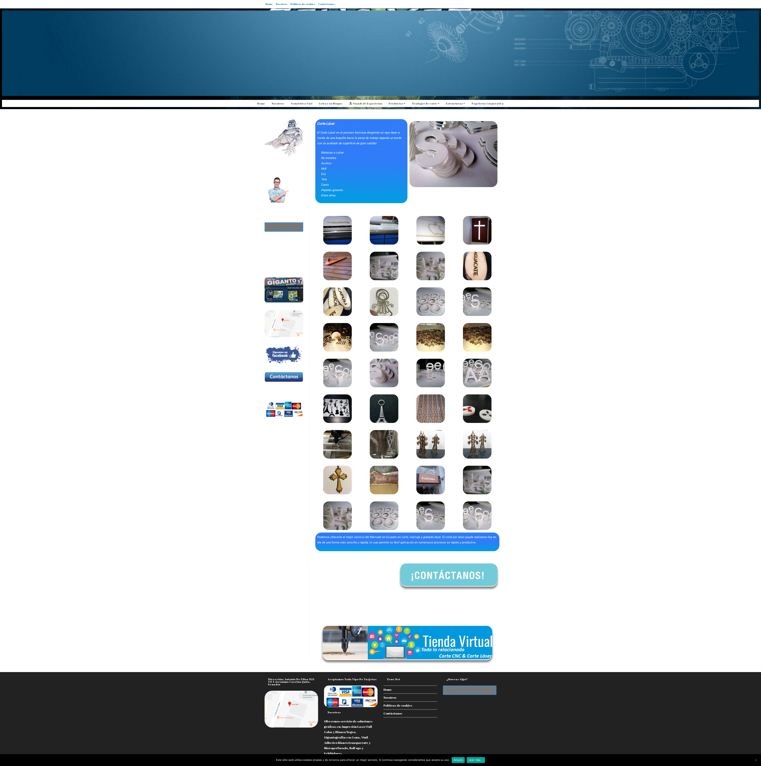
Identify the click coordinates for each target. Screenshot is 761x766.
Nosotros (281, 4)
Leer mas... (476, 759)
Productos (396, 103)
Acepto (458, 759)
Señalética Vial (301, 103)
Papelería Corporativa (488, 103)
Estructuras (454, 103)
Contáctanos (326, 4)
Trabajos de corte (425, 103)
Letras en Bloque (330, 103)
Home (269, 4)
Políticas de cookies (302, 4)
